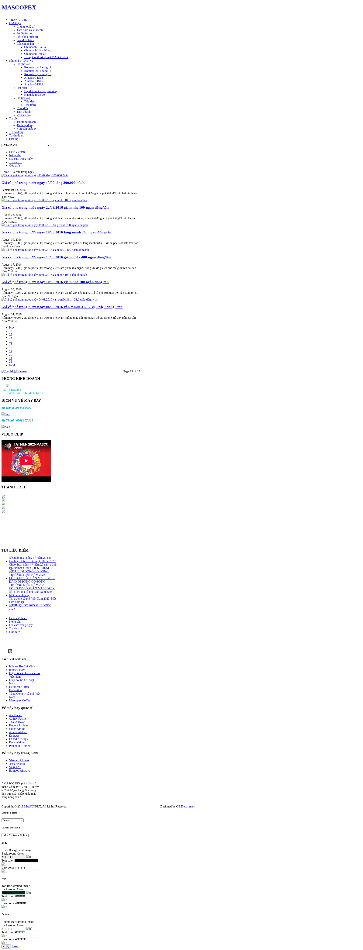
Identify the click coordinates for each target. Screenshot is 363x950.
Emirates (14, 735)
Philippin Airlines (19, 745)
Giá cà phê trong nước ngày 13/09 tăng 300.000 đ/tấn (43, 183)
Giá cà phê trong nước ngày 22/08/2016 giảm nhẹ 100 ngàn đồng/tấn (55, 207)
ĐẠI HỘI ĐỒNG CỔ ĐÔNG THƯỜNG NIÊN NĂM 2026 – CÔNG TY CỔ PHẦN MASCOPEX (32, 585)
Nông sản (15, 155)
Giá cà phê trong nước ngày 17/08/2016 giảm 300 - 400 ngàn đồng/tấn (56, 257)
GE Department (185, 806)
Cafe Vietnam (17, 151)
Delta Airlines (17, 742)
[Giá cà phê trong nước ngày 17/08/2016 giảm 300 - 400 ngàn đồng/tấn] (45, 249)
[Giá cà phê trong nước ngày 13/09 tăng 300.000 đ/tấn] (35, 175)
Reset (15, 946)
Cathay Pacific (17, 718)
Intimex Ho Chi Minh (22, 666)
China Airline (17, 728)
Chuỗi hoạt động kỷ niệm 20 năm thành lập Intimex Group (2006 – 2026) (33, 566)
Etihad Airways (18, 739)
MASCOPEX (32, 806)
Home (5, 172)
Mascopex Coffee (19, 700)
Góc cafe (14, 165)
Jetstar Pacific (17, 763)
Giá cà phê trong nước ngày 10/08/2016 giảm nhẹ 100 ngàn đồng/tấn (55, 282)
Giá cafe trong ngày (21, 158)
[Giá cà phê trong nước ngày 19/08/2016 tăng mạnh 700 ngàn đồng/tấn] (45, 225)
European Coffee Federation (19, 688)
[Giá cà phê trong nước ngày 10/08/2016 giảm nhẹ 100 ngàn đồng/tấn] (44, 274)
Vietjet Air (15, 767)
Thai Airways (17, 722)
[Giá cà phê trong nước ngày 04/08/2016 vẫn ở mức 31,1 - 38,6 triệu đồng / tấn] (50, 299)
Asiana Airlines (18, 732)
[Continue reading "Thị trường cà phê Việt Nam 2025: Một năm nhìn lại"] (33, 595)
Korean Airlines (18, 725)
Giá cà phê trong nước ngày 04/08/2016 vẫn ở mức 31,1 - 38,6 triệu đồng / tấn (62, 307)
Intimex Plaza (17, 669)
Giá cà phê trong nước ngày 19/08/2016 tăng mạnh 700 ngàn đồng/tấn (56, 232)
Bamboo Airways (19, 770)
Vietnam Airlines (19, 760)
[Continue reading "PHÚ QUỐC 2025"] (22, 605)
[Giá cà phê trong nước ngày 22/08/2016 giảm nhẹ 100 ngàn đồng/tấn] (44, 200)
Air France (15, 715)
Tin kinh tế (15, 162)
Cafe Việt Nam (18, 618)
